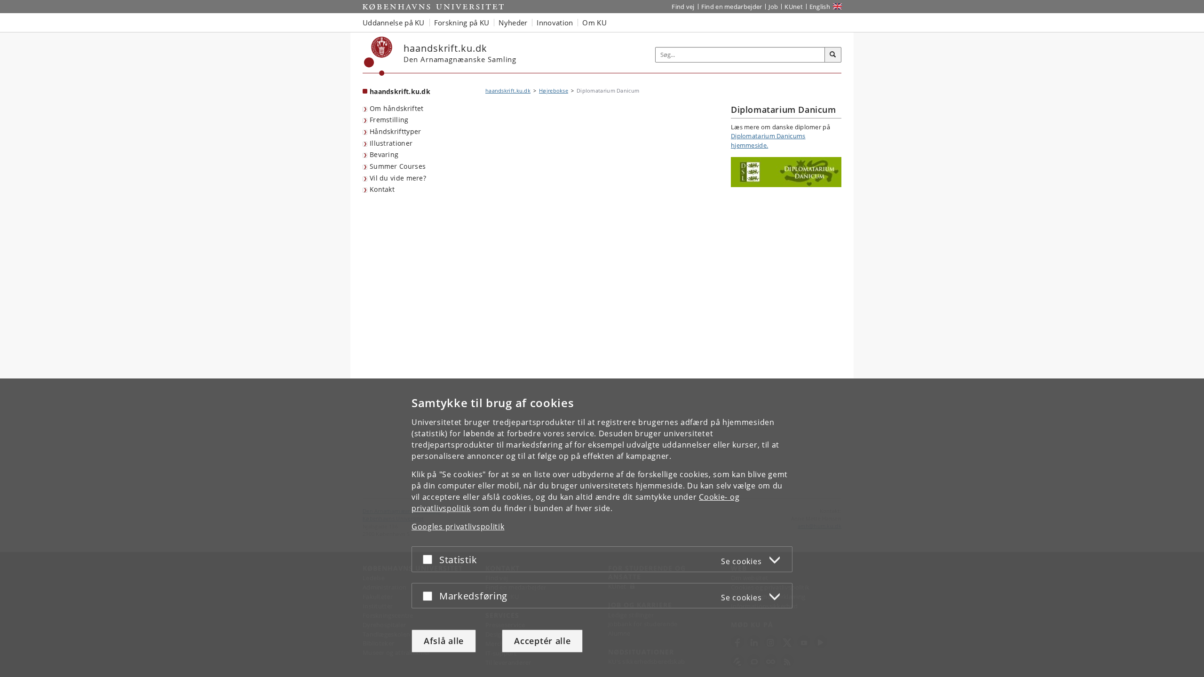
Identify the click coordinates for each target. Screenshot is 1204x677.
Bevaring (384, 154)
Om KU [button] (594, 22)
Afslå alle (444, 640)
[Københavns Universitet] (378, 56)
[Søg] (832, 55)
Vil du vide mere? (398, 177)
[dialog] (602, 527)
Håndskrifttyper (395, 131)
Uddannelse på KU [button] (394, 22)
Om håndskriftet (397, 108)
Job (773, 6)
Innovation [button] (555, 22)
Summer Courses (398, 166)
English (819, 6)
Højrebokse (553, 90)
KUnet (793, 6)
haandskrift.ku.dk (400, 91)
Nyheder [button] (513, 22)
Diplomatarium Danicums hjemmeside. (768, 141)
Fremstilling (389, 119)
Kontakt (382, 189)
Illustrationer (391, 143)
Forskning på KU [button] (462, 22)
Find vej (683, 6)
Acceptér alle (542, 640)
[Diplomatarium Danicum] (786, 172)
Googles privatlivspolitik (458, 526)
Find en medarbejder (731, 6)
